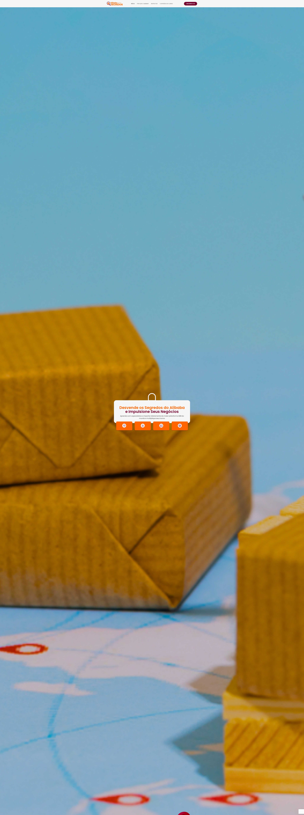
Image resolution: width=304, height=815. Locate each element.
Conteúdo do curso (166, 3)
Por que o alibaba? (143, 3)
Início (133, 3)
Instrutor (154, 3)
